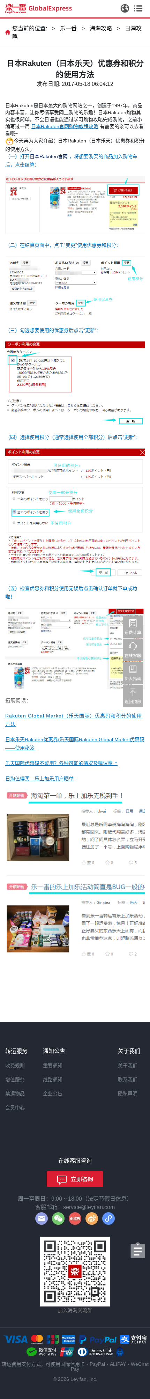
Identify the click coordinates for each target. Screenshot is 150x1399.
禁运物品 (15, 1093)
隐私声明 (127, 1093)
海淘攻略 (101, 28)
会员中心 (15, 1107)
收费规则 (15, 1065)
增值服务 (15, 1079)
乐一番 (68, 28)
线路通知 (52, 1079)
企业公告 (52, 1093)
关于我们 (127, 1065)
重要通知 (52, 1065)
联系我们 (127, 1079)
